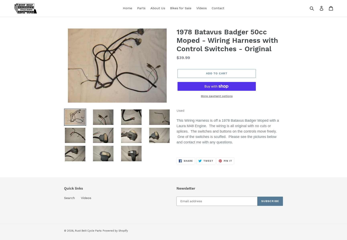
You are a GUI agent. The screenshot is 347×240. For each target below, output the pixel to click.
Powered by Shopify (115, 230)
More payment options (217, 96)
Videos (86, 198)
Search (69, 198)
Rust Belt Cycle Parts (88, 230)
